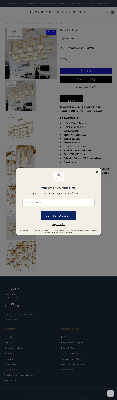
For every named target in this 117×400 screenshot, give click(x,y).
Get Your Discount (58, 215)
